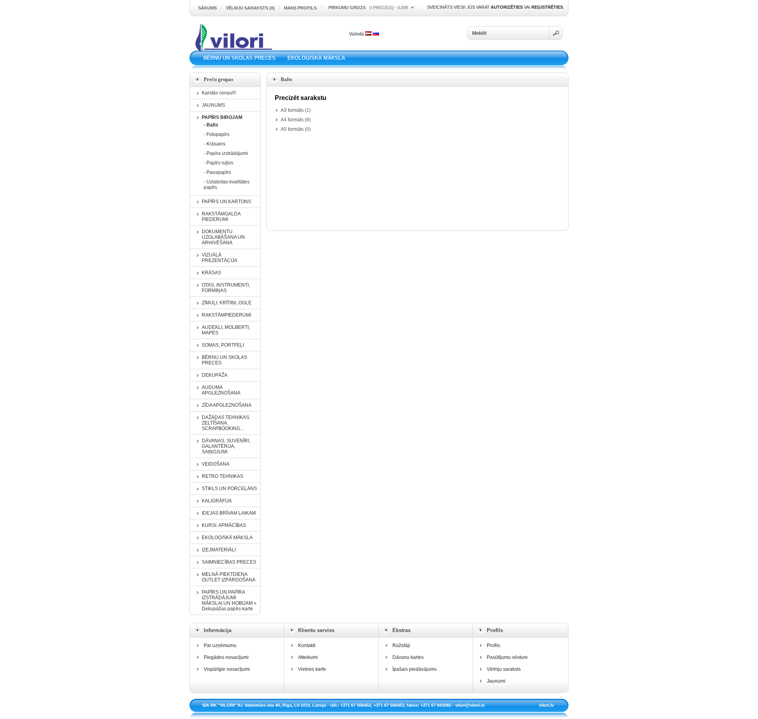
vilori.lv (546, 705)
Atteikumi (308, 657)
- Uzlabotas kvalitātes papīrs (227, 184)
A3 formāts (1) (296, 110)
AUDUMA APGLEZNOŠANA (221, 390)
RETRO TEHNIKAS (222, 476)
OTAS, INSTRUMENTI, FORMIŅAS (226, 287)
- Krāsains (214, 144)
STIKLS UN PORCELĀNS (229, 488)
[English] (376, 33)
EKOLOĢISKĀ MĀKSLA (316, 58)
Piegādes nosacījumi (226, 657)
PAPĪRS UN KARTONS (226, 201)
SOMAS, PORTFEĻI (223, 345)
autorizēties (507, 7)
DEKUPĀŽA (214, 375)
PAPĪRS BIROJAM (222, 117)
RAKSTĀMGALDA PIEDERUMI (221, 216)
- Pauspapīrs (217, 172)
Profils (493, 645)
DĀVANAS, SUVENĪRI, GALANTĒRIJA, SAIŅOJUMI (226, 446)
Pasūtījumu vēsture (507, 657)
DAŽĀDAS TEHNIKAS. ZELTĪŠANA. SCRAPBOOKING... (226, 423)
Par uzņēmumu (220, 645)
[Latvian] (368, 33)
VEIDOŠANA (215, 464)
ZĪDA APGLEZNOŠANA (226, 405)
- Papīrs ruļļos (218, 163)
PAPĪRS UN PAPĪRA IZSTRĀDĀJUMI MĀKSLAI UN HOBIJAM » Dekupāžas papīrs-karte (229, 600)
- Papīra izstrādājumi (226, 153)
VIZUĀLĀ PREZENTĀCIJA (219, 257)
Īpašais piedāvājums (414, 669)
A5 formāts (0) (296, 129)
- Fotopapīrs (216, 134)
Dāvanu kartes (408, 657)
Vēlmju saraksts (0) (250, 8)
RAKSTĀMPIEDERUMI (226, 315)
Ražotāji (401, 645)
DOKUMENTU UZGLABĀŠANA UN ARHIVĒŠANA (223, 237)
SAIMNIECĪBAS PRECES (229, 562)
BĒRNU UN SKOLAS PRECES (239, 58)
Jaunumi (496, 681)
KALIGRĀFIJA (217, 501)
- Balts (211, 125)
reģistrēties (547, 7)
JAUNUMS (213, 105)
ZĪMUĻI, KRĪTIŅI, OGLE (226, 303)
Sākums (207, 8)
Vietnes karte (312, 669)
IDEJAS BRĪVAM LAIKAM (229, 513)
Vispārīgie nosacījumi (227, 669)
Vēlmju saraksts (504, 669)
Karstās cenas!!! (219, 93)
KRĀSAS (211, 273)
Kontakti (306, 645)
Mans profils (300, 8)
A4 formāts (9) (296, 120)
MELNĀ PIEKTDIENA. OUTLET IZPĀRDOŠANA (228, 577)
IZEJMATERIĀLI (219, 550)
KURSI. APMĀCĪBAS (224, 525)
